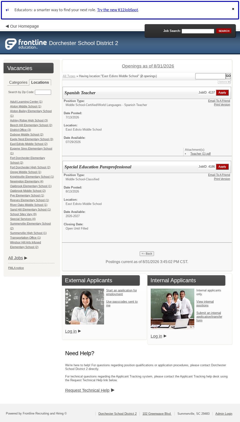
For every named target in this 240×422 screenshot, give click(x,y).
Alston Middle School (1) (25, 106)
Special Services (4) (23, 219)
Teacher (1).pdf (200, 153)
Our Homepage (24, 26)
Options (223, 81)
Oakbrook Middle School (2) (28, 190)
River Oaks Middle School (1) (28, 205)
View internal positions (205, 303)
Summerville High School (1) (28, 233)
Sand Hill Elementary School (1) (30, 209)
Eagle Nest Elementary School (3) (31, 139)
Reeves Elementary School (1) (29, 200)
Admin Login (223, 413)
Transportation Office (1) (25, 237)
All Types (69, 76)
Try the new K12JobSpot (117, 10)
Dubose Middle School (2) (26, 134)
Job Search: (172, 31)
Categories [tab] (18, 82)
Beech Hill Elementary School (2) (31, 125)
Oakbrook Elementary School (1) (31, 186)
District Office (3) (20, 130)
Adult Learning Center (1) (26, 101)
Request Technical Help (87, 390)
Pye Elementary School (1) (27, 195)
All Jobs (15, 258)
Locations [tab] (40, 82)
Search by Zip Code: (21, 92)
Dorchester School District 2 (117, 413)
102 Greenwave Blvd (157, 413)
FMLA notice (16, 268)
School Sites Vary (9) (23, 214)
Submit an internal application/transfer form (209, 316)
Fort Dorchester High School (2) (30, 167)
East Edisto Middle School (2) (29, 144)
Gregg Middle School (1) (25, 172)
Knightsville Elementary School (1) (32, 176)
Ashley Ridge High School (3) (29, 120)
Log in (71, 331)
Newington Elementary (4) (26, 181)
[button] (233, 10)
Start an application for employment (121, 292)
